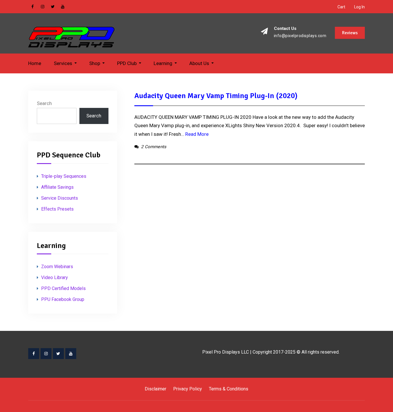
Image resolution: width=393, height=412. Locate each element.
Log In (359, 7)
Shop (94, 63)
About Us (199, 63)
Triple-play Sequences (63, 176)
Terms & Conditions (228, 389)
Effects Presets (57, 209)
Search (44, 103)
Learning (163, 63)
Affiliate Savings (57, 187)
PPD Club (127, 63)
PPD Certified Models (63, 288)
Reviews (350, 32)
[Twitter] (58, 353)
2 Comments (153, 146)
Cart (341, 7)
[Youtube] (70, 353)
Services (63, 63)
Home (34, 63)
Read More (197, 134)
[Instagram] (46, 353)
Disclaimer (155, 389)
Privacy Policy (187, 389)
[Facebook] (33, 353)
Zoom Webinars (57, 266)
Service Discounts (59, 198)
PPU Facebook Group (62, 299)
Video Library (54, 277)
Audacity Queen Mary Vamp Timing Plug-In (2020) (215, 95)
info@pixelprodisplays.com (300, 35)
